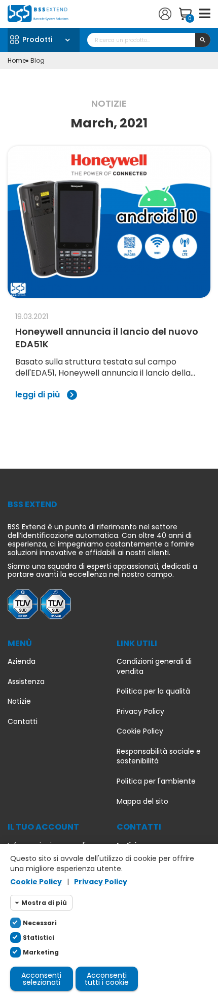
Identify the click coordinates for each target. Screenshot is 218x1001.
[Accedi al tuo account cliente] (165, 14)
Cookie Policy (140, 731)
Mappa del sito (142, 801)
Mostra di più (44, 902)
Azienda (21, 661)
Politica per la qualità (153, 691)
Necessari (40, 923)
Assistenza (26, 682)
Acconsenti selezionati (41, 978)
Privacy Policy (140, 711)
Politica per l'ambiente (156, 781)
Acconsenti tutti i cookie (107, 978)
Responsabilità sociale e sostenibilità (159, 756)
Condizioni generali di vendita (154, 666)
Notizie (19, 701)
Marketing (41, 952)
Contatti (23, 721)
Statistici (38, 937)
